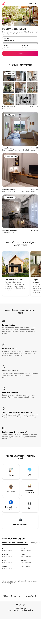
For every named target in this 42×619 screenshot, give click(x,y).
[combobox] (20, 40)
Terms (16, 610)
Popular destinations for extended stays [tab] (15, 543)
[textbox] (11, 47)
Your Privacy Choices (26, 610)
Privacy (10, 610)
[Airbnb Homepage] (3, 3)
